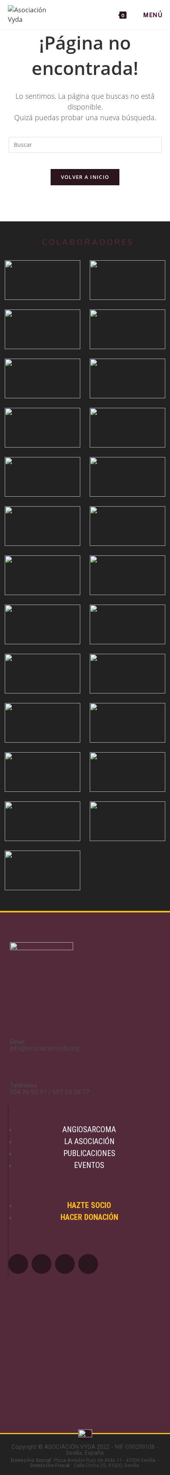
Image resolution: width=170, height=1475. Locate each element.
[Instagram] (88, 1264)
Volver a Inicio (85, 177)
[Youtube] (65, 1264)
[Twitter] (41, 1264)
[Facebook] (18, 1264)
